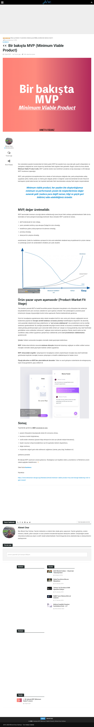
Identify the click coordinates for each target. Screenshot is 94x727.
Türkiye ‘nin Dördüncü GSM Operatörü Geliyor (61, 588)
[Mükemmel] (9, 38)
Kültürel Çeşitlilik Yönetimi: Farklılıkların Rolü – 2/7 (61, 605)
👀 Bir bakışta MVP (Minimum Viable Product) (32, 700)
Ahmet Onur (9, 146)
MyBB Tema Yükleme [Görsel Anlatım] (62, 597)
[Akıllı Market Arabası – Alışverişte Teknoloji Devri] (49, 571)
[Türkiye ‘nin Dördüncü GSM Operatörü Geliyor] (49, 588)
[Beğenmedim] (3, 38)
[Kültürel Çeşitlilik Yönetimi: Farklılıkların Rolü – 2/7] (49, 605)
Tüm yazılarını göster (84, 522)
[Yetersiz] (5, 38)
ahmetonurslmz (10, 148)
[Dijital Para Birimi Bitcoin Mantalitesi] (49, 580)
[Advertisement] (47, 19)
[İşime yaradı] (8, 38)
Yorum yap (17, 54)
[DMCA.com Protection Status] (47, 718)
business (28, 467)
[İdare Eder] (6, 38)
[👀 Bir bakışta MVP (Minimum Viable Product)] (19, 700)
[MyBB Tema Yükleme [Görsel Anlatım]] (49, 596)
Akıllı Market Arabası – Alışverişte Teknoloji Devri (63, 571)
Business (6, 42)
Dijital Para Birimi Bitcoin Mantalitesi (61, 580)
